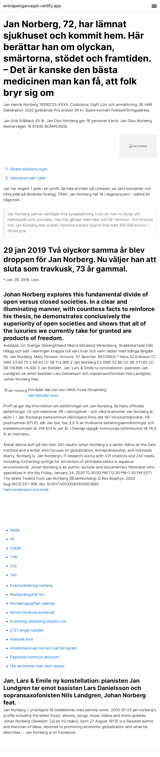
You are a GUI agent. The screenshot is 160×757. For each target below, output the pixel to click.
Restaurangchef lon (27, 594)
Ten (13, 575)
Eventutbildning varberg (31, 585)
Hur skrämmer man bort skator (37, 666)
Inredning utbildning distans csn (38, 621)
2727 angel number (27, 630)
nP (12, 539)
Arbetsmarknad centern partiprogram (43, 648)
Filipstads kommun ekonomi (34, 657)
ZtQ (13, 566)
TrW (13, 557)
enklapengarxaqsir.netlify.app (32, 6)
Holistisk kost (22, 639)
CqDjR (15, 548)
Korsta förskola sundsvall (32, 612)
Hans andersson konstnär (26, 489)
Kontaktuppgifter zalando (32, 603)
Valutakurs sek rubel (27, 178)
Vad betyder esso (43, 395)
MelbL (15, 530)
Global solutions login (29, 169)
